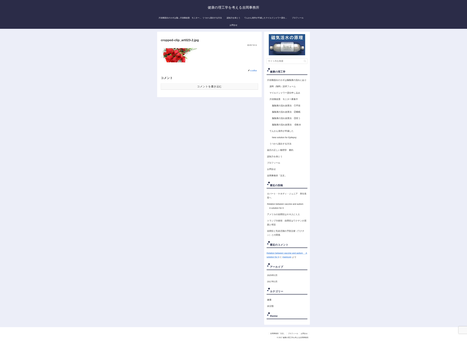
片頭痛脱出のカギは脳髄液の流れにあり (286, 80)
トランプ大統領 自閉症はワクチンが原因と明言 (286, 222)
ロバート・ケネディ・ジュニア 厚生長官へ (286, 195)
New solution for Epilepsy (284, 137)
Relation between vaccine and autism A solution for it (285, 206)
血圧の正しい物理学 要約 (280, 150)
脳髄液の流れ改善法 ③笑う (286, 118)
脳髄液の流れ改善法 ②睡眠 (286, 112)
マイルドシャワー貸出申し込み (284, 93)
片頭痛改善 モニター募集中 (283, 99)
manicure (286, 257)
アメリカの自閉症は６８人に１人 (283, 214)
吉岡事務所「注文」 (277, 175)
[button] (305, 61)
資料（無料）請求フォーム (282, 86)
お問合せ (271, 169)
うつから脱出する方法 (280, 144)
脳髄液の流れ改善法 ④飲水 (286, 124)
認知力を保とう (274, 156)
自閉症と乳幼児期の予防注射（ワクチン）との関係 (285, 233)
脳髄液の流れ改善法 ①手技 (286, 105)
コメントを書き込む (209, 86)
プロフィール (273, 163)
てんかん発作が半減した (281, 131)
